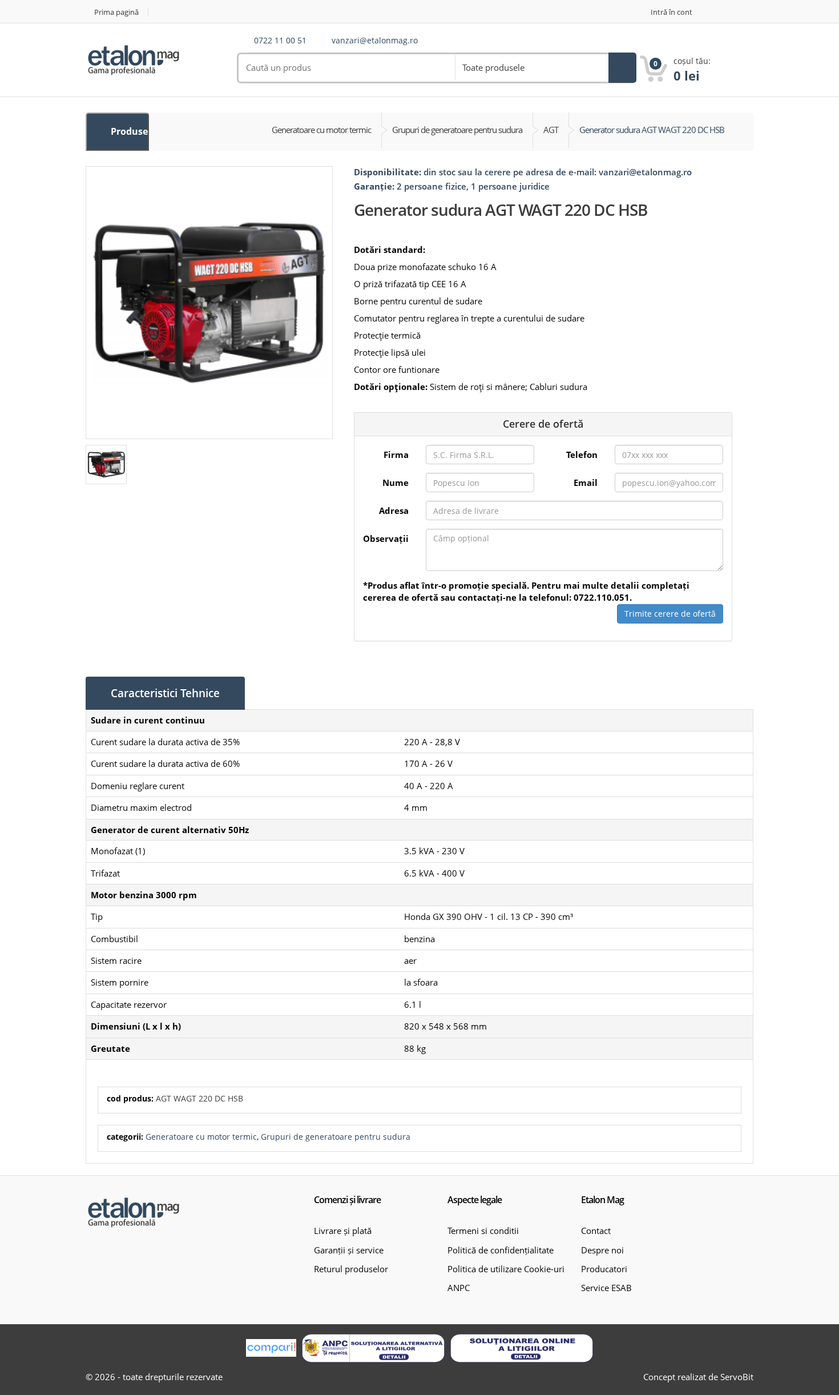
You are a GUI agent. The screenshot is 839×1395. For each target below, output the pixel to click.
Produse (128, 131)
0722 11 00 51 (280, 40)
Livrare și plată (343, 1230)
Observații (386, 538)
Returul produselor (351, 1269)
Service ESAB (606, 1287)
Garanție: (374, 186)
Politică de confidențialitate (500, 1250)
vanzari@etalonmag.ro (375, 40)
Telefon (582, 454)
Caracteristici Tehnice (165, 693)
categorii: (125, 1136)
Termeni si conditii (483, 1230)
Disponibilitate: (387, 172)
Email (586, 482)
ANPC (458, 1287)
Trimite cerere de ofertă (670, 613)
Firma (396, 454)
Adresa (394, 510)
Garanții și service (349, 1250)
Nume (395, 482)
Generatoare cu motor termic (201, 1136)
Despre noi (602, 1250)
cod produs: (130, 1098)
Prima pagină (116, 12)
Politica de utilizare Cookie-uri (505, 1269)
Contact (596, 1230)
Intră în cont (671, 12)
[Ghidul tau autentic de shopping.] (271, 1348)
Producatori (604, 1269)
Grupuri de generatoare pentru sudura (335, 1136)
